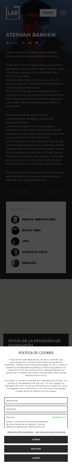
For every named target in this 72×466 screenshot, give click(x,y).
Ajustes (36, 458)
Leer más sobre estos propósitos (50, 432)
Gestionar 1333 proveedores (20, 432)
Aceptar (36, 439)
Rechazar (36, 448)
